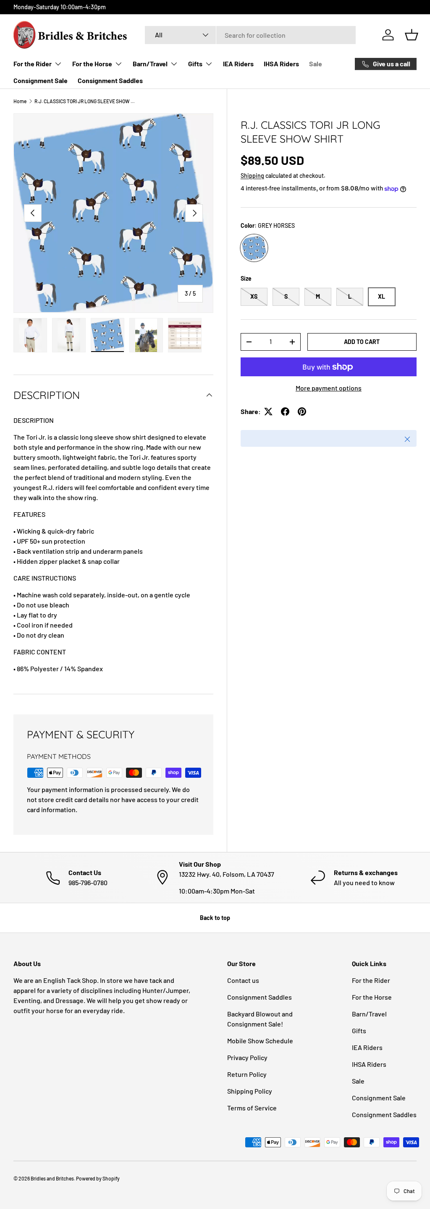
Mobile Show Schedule (260, 1041)
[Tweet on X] (268, 411)
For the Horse (372, 997)
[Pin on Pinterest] (302, 411)
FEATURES (29, 514)
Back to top (215, 917)
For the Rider (371, 980)
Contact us (243, 980)
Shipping (252, 175)
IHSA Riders (281, 64)
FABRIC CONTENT (39, 652)
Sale (315, 64)
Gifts (359, 1030)
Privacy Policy (247, 1057)
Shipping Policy (249, 1091)
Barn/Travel (369, 1014)
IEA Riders (238, 64)
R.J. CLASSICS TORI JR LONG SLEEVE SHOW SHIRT (84, 101)
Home (19, 101)
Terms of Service (252, 1108)
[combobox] (250, 35)
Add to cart (362, 341)
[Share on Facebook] (285, 411)
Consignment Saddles (110, 80)
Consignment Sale (40, 80)
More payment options (329, 388)
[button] (411, 35)
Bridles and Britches (52, 1178)
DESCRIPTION (33, 420)
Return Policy (247, 1074)
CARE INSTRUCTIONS (44, 578)
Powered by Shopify (98, 1178)
